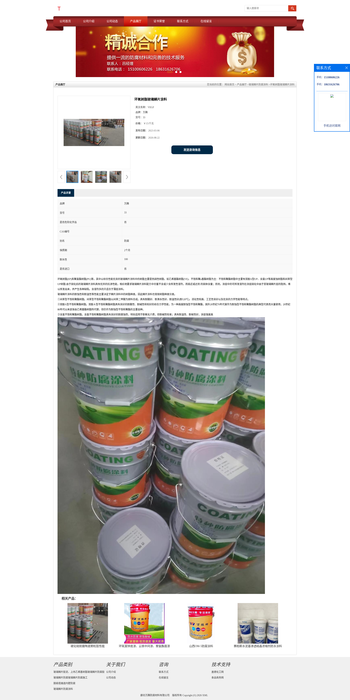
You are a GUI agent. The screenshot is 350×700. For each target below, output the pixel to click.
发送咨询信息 (192, 149)
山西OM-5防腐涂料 (201, 646)
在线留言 (206, 21)
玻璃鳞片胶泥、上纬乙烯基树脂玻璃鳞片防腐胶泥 (79, 673)
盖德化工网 (217, 672)
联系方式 (182, 21)
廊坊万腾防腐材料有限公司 (155, 695)
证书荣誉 (159, 21)
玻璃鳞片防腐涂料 (258, 84)
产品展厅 (135, 21)
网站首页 (229, 84)
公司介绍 (88, 21)
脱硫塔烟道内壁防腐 (64, 683)
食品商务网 (217, 677)
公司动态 (112, 21)
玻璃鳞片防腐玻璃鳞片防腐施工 (70, 677)
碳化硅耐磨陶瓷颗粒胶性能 (88, 646)
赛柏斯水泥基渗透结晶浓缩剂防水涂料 (258, 646)
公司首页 (65, 21)
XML (205, 695)
